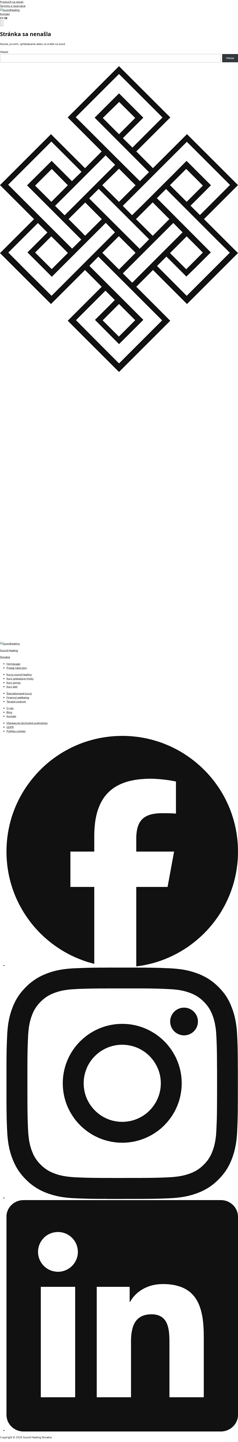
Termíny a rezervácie (12, 6)
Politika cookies (16, 731)
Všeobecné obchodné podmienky (27, 723)
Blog (9, 712)
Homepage (13, 664)
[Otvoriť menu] (1, 23)
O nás (10, 708)
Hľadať (4, 52)
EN (2, 18)
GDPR (10, 727)
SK (5, 18)
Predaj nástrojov (16, 668)
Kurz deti (11, 686)
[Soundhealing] (10, 10)
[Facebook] (122, 965)
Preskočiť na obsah (11, 2)
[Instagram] (122, 1198)
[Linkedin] (122, 1430)
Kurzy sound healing (19, 674)
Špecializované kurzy (19, 693)
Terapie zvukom (16, 701)
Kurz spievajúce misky (20, 678)
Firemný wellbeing (17, 697)
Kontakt (5, 14)
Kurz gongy (13, 682)
